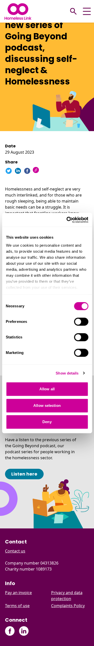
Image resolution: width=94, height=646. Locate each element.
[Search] (73, 11)
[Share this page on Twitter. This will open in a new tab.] (8, 170)
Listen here (24, 474)
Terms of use (17, 605)
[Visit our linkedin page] (24, 631)
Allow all (47, 389)
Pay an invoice (18, 592)
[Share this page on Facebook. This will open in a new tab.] (27, 170)
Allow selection (47, 405)
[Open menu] (87, 11)
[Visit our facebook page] (10, 631)
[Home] (18, 11)
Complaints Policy (68, 605)
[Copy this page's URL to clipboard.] (36, 170)
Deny (46, 422)
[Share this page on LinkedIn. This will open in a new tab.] (18, 170)
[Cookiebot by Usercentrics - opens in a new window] (67, 220)
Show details (67, 373)
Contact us (15, 551)
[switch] (81, 322)
